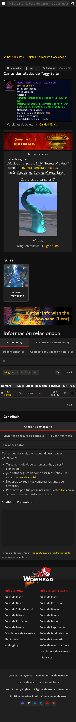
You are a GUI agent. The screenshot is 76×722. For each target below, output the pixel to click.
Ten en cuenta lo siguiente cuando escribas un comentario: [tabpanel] (38, 504)
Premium (64, 689)
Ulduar (29, 393)
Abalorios (58, 57)
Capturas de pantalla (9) (38, 179)
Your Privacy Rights (18, 689)
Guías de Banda (14, 627)
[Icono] (9, 85)
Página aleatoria (44, 689)
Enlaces (50, 68)
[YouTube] (47, 703)
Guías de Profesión (16, 621)
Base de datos (15, 57)
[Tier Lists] (46, 657)
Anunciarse (52, 682)
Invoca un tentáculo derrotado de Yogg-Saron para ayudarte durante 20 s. (42, 105)
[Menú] (3, 3)
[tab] (14, 342)
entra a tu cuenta (41, 552)
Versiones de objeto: (21, 124)
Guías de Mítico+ (15, 615)
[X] (28, 703)
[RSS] (53, 703)
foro (64, 490)
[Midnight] (11, 645)
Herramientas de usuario (52, 675)
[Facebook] (41, 703)
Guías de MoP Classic (53, 591)
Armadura (44, 57)
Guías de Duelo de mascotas (56, 633)
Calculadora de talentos (19, 633)
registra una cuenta (61, 552)
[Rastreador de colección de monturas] (38, 316)
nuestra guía (26, 477)
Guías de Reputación (52, 627)
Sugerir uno (51, 246)
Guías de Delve (13, 603)
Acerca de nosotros (29, 682)
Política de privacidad (24, 696)
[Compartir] (72, 3)
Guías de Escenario (51, 639)
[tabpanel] (38, 388)
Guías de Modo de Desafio (55, 645)
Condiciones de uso (53, 696)
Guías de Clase (13, 597)
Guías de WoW (13, 591)
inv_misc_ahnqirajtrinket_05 (39, 168)
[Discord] (22, 703)
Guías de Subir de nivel (18, 609)
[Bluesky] (35, 703)
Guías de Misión (49, 621)
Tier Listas (11, 639)
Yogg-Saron (7, 393)
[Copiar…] (57, 372)
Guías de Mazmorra (51, 609)
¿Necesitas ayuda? (20, 675)
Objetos (31, 57)
